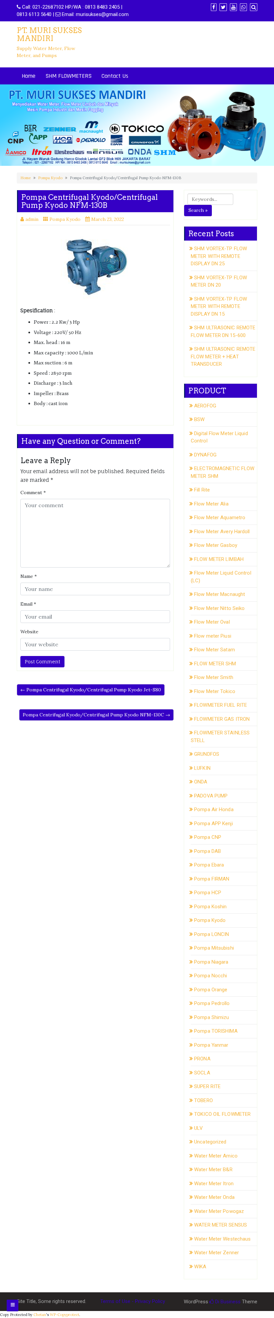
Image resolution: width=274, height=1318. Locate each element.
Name (28, 576)
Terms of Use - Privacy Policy (132, 1301)
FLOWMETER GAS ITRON (222, 719)
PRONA (202, 1059)
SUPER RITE (207, 1086)
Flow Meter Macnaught (219, 594)
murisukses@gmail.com (102, 14)
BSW (199, 419)
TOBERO (203, 1100)
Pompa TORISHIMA (216, 1031)
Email (28, 604)
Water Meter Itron (214, 1184)
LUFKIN (202, 768)
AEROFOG (205, 406)
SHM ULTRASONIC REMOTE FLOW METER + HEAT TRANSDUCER (223, 356)
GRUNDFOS (206, 754)
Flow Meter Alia (211, 504)
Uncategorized (210, 1142)
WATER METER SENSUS (220, 1225)
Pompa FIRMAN (211, 879)
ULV (198, 1128)
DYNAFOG (205, 455)
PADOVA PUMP (211, 796)
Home (28, 76)
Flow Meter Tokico (214, 691)
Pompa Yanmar (211, 1045)
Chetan (39, 1314)
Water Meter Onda (214, 1197)
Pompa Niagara (211, 962)
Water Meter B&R (213, 1170)
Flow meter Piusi (212, 636)
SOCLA (202, 1073)
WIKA (200, 1267)
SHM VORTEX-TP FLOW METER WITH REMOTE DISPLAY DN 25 (219, 256)
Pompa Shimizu (211, 1017)
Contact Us (115, 76)
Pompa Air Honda (214, 809)
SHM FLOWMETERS (68, 76)
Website (29, 632)
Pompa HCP (207, 893)
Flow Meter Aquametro (219, 518)
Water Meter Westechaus (222, 1239)
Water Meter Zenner (216, 1253)
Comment (33, 492)
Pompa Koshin (210, 907)
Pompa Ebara (209, 865)
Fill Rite (202, 490)
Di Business (227, 1302)
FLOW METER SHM (215, 664)
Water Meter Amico (216, 1156)
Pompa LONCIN (211, 934)
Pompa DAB (207, 851)
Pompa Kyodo (50, 178)
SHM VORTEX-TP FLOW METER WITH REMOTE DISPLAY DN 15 (219, 306)
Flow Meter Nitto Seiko (219, 608)
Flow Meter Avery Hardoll (222, 532)
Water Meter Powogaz (219, 1211)
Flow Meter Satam (214, 650)
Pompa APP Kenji (213, 823)
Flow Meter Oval (212, 622)
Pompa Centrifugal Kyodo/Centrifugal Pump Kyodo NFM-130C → (96, 715)
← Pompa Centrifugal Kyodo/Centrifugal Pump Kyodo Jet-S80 (90, 690)
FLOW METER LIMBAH (219, 559)
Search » (198, 210)
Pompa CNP (207, 837)
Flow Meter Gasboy (215, 545)
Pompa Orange (210, 990)
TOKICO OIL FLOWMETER (222, 1114)
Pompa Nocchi (210, 976)
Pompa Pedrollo (212, 1003)
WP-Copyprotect (64, 1314)
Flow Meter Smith (213, 677)
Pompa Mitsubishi (214, 948)
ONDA (200, 782)
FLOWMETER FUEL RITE (220, 705)
